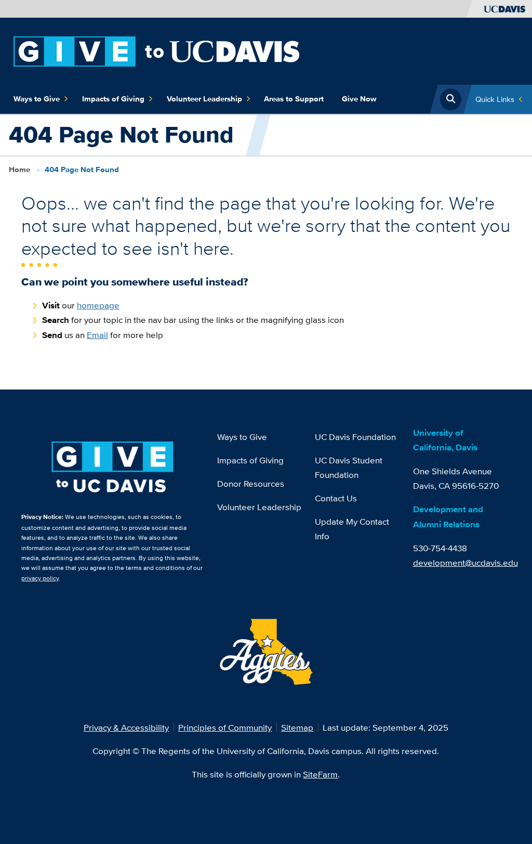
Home (19, 169)
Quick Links (494, 99)
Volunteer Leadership (204, 99)
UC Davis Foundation (355, 436)
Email (97, 334)
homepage (98, 304)
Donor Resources (250, 483)
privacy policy (40, 578)
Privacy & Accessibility (126, 727)
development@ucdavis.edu (465, 562)
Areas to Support (294, 99)
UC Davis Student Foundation (348, 467)
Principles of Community (225, 727)
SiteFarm (320, 774)
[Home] (156, 50)
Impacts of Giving (113, 99)
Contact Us (336, 497)
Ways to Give (37, 99)
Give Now (359, 99)
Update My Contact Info (352, 528)
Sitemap (297, 727)
